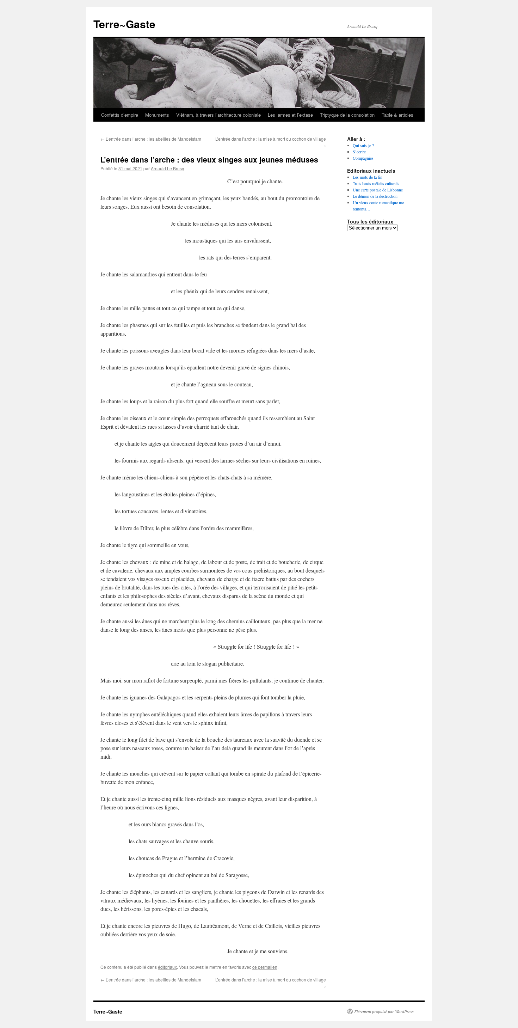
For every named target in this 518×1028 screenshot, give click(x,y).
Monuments (157, 114)
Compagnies (363, 158)
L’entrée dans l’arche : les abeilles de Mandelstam (150, 139)
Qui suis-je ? (363, 145)
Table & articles (397, 114)
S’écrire (359, 151)
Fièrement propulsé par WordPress (384, 1011)
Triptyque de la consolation (347, 114)
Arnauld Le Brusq (167, 168)
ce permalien (264, 967)
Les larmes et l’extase (290, 114)
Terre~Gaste (124, 23)
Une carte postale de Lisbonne (378, 189)
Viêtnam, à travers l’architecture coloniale (218, 114)
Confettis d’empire (119, 114)
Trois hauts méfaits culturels (376, 183)
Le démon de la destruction (375, 196)
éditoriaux (167, 967)
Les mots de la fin (367, 177)
